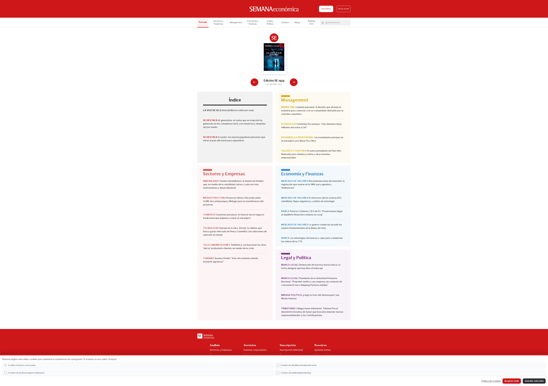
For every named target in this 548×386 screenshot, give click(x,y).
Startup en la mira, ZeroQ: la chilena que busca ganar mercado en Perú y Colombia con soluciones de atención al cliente (235, 231)
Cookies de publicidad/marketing (296, 373)
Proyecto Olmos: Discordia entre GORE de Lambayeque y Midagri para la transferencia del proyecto (233, 201)
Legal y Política (270, 22)
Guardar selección (534, 381)
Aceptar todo (511, 381)
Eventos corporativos (255, 350)
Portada (203, 22)
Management (236, 23)
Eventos (285, 23)
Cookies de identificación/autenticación (299, 365)
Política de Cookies (491, 381)
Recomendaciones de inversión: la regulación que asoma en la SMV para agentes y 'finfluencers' (313, 184)
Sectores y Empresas (218, 22)
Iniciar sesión (343, 9)
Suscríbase (326, 9)
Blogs (297, 23)
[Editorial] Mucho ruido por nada (237, 110)
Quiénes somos (322, 350)
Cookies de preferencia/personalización (26, 373)
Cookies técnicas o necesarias (22, 365)
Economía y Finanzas (252, 22)
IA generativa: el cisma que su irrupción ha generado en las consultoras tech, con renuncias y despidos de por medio (234, 123)
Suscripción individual (291, 350)
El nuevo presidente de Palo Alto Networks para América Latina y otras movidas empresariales (311, 154)
